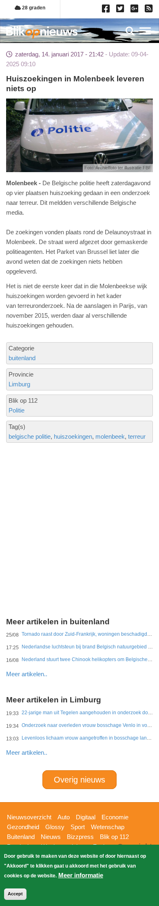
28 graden (33, 8)
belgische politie (30, 436)
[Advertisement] (79, 499)
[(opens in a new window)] (107, 10)
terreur (137, 436)
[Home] (41, 32)
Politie (16, 410)
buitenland (22, 357)
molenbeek (110, 436)
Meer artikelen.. (26, 674)
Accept (15, 893)
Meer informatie (80, 875)
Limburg (19, 384)
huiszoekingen (73, 436)
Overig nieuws (79, 779)
